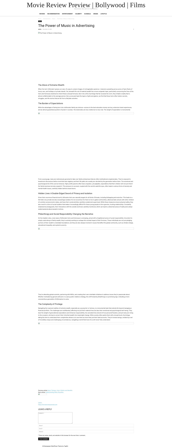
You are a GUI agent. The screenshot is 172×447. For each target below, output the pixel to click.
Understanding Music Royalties (54, 392)
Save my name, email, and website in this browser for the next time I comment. (62, 435)
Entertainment (67, 14)
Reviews (42, 14)
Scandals (87, 14)
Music (53, 18)
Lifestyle (104, 14)
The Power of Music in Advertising (66, 25)
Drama (95, 14)
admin (39, 29)
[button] (132, 14)
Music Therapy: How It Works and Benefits (59, 390)
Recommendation (53, 14)
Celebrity (78, 14)
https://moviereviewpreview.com (47, 404)
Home (39, 18)
